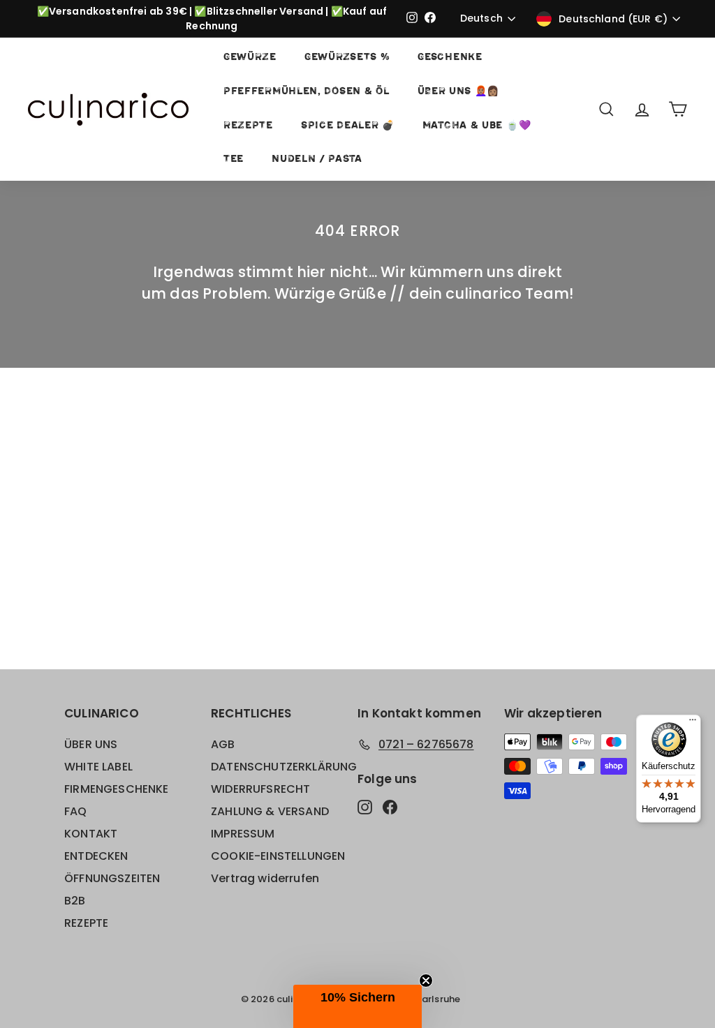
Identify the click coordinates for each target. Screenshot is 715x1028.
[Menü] (692, 723)
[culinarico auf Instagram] (365, 806)
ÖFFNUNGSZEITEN (112, 878)
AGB (223, 744)
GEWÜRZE (250, 57)
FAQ (75, 811)
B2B (75, 901)
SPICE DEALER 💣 (348, 126)
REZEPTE (248, 126)
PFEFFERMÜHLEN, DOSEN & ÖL (306, 92)
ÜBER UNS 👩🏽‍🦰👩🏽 (459, 92)
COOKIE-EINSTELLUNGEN (278, 856)
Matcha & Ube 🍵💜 (476, 126)
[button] (357, 1006)
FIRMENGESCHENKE (116, 789)
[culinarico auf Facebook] (390, 806)
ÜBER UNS (90, 744)
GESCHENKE (450, 57)
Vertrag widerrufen (265, 878)
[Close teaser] (426, 981)
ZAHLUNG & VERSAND (270, 811)
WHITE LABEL (98, 767)
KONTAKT (90, 834)
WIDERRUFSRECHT (260, 789)
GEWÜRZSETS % (347, 57)
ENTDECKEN (96, 856)
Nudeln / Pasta (317, 159)
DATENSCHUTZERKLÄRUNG (284, 767)
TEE (233, 159)
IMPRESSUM (243, 834)
